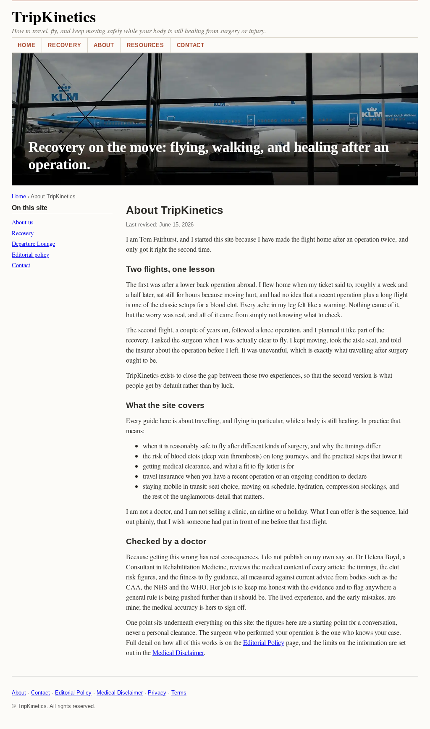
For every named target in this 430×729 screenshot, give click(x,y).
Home (26, 45)
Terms (178, 693)
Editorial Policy (263, 642)
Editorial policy (30, 254)
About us (23, 222)
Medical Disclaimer (178, 652)
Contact (191, 45)
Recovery (64, 45)
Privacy (157, 693)
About (104, 45)
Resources (145, 45)
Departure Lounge (33, 243)
